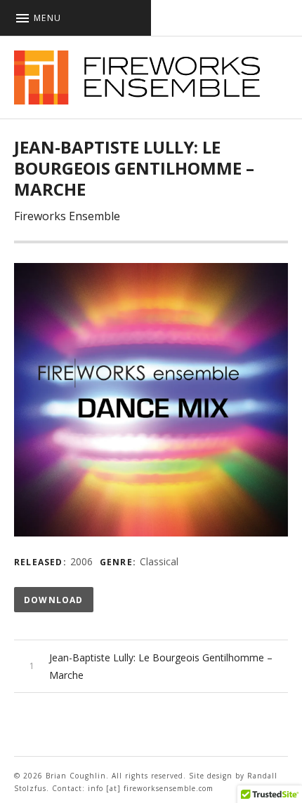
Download (54, 600)
